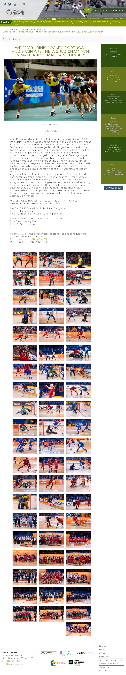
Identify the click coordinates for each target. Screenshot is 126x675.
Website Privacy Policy (108, 664)
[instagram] (14, 4)
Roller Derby (88, 21)
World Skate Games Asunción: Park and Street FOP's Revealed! (113, 173)
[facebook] (5, 4)
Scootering (107, 21)
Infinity (122, 18)
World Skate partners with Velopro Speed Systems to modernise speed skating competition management (113, 129)
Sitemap (102, 646)
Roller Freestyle (98, 21)
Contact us (103, 671)
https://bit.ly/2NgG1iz (36, 239)
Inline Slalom (40, 21)
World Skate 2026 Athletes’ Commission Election (113, 79)
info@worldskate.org (13, 664)
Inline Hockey (68, 21)
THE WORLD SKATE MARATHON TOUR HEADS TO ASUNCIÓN (113, 149)
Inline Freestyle (58, 21)
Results (67, 18)
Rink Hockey (78, 21)
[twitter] (9, 4)
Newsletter (104, 657)
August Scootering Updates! (113, 55)
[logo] (24, 4)
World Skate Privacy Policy (110, 660)
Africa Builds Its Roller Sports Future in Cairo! (113, 102)
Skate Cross (115, 21)
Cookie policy (105, 667)
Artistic (32, 21)
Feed (101, 649)
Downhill (48, 21)
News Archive (113, 188)
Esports (16, 25)
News (54, 18)
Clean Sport (81, 18)
